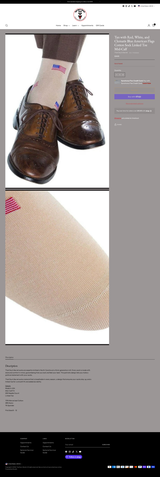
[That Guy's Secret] (80, 15)
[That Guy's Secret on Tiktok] (129, 6)
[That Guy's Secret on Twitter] (132, 6)
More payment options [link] (134, 103)
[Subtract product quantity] (116, 75)
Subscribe (106, 444)
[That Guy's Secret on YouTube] (135, 6)
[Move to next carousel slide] (153, 424)
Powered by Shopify (11, 469)
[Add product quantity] (123, 75)
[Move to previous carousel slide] (148, 424)
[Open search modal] (6, 25)
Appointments (25, 443)
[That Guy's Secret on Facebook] (123, 6)
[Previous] (60, 2)
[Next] (99, 2)
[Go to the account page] (149, 25)
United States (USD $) (147, 6)
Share (119, 124)
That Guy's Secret (121, 52)
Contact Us (24, 446)
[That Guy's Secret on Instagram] (126, 6)
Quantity (117, 70)
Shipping (117, 118)
